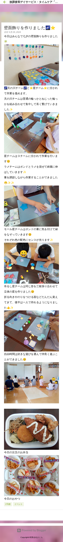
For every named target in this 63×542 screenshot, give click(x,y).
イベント (18, 504)
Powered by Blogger (33, 530)
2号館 (8, 504)
